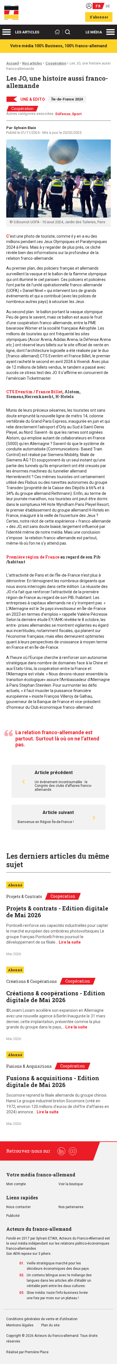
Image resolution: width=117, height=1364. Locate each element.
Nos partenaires (70, 1207)
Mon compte (16, 1184)
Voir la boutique (70, 1184)
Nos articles (32, 63)
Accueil (12, 63)
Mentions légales (20, 1325)
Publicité (13, 1216)
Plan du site (50, 1325)
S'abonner (99, 17)
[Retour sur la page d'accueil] (58, 32)
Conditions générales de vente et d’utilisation (42, 1319)
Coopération (55, 63)
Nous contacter (18, 1207)
